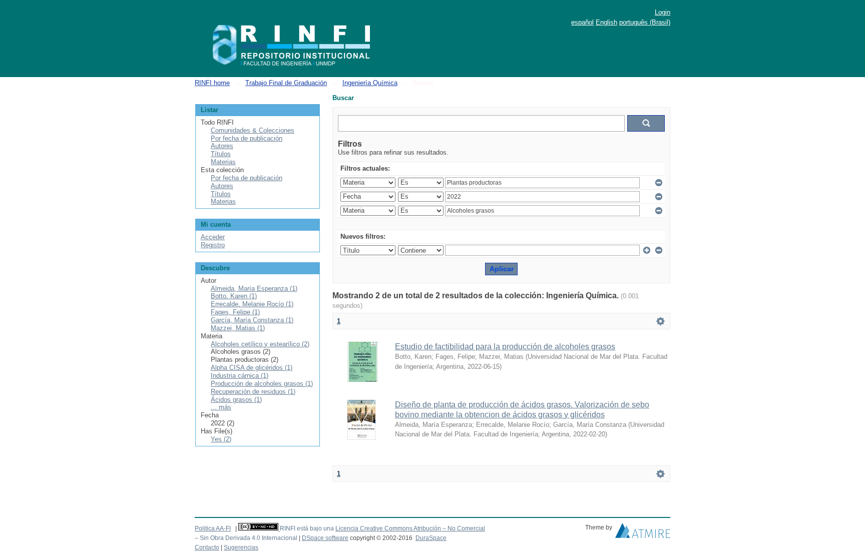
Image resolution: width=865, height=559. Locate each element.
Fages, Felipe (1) (235, 312)
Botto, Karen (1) (234, 296)
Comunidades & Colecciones (252, 130)
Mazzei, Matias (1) (238, 328)
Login (662, 12)
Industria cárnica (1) (239, 375)
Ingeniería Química (369, 83)
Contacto (207, 547)
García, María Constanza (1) (252, 320)
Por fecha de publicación (246, 138)
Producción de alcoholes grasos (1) (262, 383)
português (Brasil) (644, 22)
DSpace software (325, 537)
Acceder (213, 237)
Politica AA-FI (213, 528)
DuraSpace (431, 537)
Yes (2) (221, 439)
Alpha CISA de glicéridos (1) (251, 367)
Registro (213, 245)
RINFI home (212, 83)
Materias (223, 162)
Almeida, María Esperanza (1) (254, 288)
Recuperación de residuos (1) (253, 391)
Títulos (221, 154)
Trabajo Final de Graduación (286, 83)
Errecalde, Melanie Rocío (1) (252, 304)
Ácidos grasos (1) (236, 399)
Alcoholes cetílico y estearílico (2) (260, 344)
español (582, 22)
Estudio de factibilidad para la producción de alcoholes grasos (505, 346)
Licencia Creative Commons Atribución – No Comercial (410, 528)
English (606, 22)
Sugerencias (241, 547)
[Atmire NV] (642, 532)
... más (221, 407)
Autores (222, 146)
